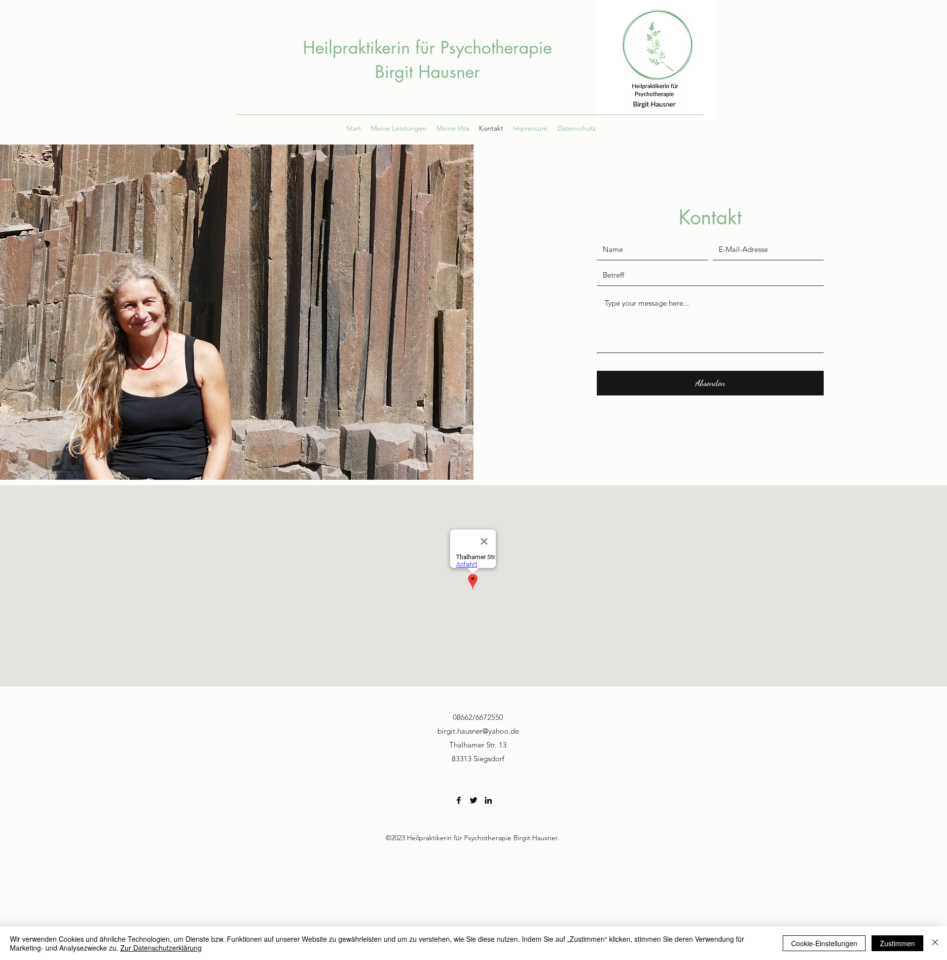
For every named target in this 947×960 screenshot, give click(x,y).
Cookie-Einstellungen (824, 943)
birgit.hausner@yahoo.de (478, 731)
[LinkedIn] (488, 800)
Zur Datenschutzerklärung (161, 948)
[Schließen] (935, 943)
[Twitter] (473, 800)
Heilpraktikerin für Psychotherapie (427, 47)
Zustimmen (897, 943)
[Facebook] (459, 800)
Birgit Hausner (427, 72)
